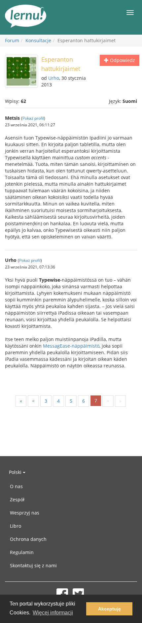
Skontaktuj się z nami (33, 565)
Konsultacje (38, 40)
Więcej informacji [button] (53, 612)
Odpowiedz (122, 60)
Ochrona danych (28, 539)
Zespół (17, 499)
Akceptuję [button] (109, 608)
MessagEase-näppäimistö (71, 346)
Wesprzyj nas (24, 513)
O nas (16, 486)
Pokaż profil (33, 118)
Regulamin (22, 552)
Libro (15, 526)
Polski (16, 472)
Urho (53, 78)
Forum (12, 40)
